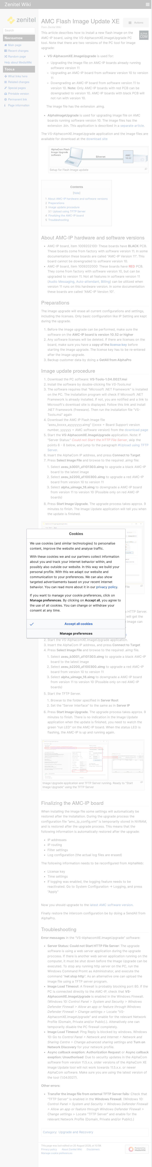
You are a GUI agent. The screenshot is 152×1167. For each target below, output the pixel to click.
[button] (76, 624)
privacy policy (106, 587)
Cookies (76, 534)
